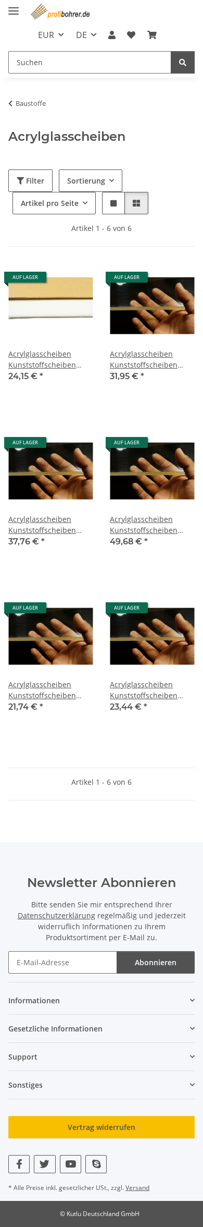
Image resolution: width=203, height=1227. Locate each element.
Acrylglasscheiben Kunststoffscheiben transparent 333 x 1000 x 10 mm (150, 359)
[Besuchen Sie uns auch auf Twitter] (44, 1164)
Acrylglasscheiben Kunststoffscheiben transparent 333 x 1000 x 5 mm (48, 690)
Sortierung (86, 181)
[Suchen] (183, 62)
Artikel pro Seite (50, 203)
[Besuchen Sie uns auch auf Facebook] (19, 1164)
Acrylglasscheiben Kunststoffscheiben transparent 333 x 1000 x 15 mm (150, 525)
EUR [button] (46, 35)
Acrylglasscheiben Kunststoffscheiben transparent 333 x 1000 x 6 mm (150, 690)
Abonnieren (155, 962)
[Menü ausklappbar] (13, 6)
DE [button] (81, 35)
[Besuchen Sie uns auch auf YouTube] (70, 1164)
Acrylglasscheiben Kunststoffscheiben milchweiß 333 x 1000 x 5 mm (48, 359)
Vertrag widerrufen (101, 1127)
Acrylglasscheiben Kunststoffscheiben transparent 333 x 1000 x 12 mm (48, 525)
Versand (137, 1187)
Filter (34, 181)
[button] (112, 35)
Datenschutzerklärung (56, 915)
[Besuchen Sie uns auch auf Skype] (96, 1164)
